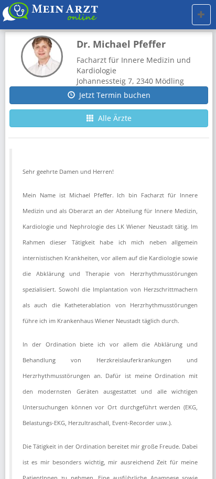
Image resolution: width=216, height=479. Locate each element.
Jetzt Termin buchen (112, 95)
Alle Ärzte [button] (113, 118)
